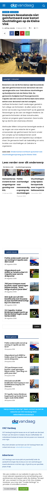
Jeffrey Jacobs (9, 28)
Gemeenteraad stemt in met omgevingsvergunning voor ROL (9, 184)
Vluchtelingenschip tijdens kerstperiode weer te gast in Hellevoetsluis (37, 184)
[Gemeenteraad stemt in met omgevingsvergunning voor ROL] (9, 172)
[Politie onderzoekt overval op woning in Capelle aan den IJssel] (34, 261)
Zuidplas (14, 12)
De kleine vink (8, 167)
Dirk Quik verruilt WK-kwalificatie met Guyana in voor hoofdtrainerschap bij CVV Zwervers (17, 300)
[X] (17, 33)
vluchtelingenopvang (23, 167)
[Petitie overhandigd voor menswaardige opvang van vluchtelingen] (23, 172)
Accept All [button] (23, 489)
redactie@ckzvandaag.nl (23, 447)
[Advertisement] (23, 223)
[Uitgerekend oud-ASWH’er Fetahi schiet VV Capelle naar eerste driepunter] (34, 273)
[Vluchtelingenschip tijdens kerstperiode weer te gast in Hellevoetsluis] (38, 172)
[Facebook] (11, 33)
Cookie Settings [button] (10, 489)
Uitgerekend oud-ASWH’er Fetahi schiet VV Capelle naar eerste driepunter (16, 273)
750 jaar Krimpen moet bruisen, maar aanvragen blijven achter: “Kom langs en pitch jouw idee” (16, 286)
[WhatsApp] (27, 33)
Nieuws (6, 12)
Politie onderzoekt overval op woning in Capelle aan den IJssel (16, 260)
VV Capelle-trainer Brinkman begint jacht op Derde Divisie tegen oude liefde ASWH (16, 313)
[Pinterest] (22, 33)
